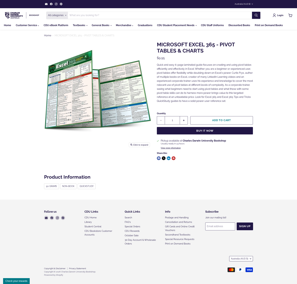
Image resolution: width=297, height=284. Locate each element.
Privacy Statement (77, 268)
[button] (279, 15)
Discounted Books (239, 25)
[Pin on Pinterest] (173, 158)
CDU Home (90, 217)
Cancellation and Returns (178, 222)
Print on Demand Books (269, 25)
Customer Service (27, 25)
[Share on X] (164, 158)
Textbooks (79, 25)
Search (128, 217)
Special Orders (132, 226)
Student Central (92, 226)
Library (88, 222)
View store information (171, 148)
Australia (242, 4)
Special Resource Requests (179, 239)
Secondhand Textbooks (177, 234)
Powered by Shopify (53, 275)
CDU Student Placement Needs (176, 25)
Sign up (245, 226)
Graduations (145, 25)
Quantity (161, 113)
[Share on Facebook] (159, 158)
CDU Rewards (132, 231)
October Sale (132, 235)
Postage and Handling (177, 217)
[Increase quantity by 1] (184, 120)
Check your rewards (16, 281)
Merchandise (124, 25)
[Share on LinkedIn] (168, 158)
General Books (101, 25)
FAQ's (128, 222)
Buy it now (205, 130)
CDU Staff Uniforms (212, 25)
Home (7, 25)
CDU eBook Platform (56, 25)
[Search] (256, 15)
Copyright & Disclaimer (55, 268)
